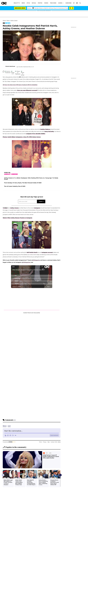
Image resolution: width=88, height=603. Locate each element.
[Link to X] (80, 3)
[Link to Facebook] (73, 3)
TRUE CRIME (53, 3)
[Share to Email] (22, 71)
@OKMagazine (35, 260)
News (8, 20)
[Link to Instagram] (77, 3)
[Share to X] (12, 71)
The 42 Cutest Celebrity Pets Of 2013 (14, 186)
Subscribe (68, 3)
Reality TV (17, 3)
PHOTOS (40, 3)
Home (4, 20)
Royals (34, 3)
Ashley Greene (14, 20)
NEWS (23, 3)
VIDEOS (46, 3)
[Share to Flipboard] (17, 71)
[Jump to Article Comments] (3, 71)
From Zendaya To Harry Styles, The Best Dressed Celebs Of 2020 (22, 182)
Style (28, 3)
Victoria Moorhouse (10, 66)
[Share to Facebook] (8, 71)
